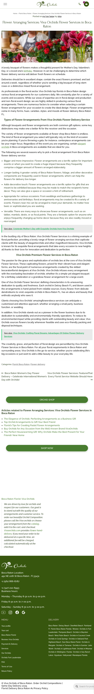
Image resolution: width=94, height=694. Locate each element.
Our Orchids (6, 653)
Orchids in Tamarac (64, 645)
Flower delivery (37, 364)
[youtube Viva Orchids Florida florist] (4, 612)
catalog (35, 524)
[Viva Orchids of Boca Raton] (47, 4)
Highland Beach (54, 642)
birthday (28, 71)
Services (4, 648)
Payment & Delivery (9, 644)
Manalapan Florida (79, 655)
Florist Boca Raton (25, 13)
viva (59, 16)
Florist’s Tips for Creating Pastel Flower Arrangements (32, 425)
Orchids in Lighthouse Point (65, 649)
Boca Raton (53, 626)
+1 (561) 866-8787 (10, 581)
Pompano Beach (65, 632)
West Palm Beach (61, 635)
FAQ (3, 662)
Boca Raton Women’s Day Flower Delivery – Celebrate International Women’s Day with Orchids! (24, 376)
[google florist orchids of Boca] (25, 612)
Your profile (6, 626)
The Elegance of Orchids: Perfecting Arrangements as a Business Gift (40, 418)
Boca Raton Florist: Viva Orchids (18, 499)
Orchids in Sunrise (80, 645)
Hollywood (67, 655)
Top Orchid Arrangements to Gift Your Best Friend (29, 422)
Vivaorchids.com (12, 530)
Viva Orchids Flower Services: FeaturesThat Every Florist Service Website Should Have (70, 375)
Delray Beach (64, 626)
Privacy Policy (41, 688)
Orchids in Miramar (84, 649)
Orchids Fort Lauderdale (11, 658)
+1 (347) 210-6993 (10, 588)
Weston (75, 629)
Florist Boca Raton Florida (61, 629)
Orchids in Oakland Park (78, 639)
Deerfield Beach (76, 626)
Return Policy (6, 671)
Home (15, 13)
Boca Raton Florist (8, 635)
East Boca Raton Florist (71, 642)
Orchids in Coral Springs (58, 639)
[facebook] (18, 612)
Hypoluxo (58, 655)
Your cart (5, 630)
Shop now (47, 448)
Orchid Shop (47, 399)
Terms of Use (6, 667)
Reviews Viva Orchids (10, 639)
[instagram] (11, 612)
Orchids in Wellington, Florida (60, 652)
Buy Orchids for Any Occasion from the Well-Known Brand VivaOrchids (41, 428)
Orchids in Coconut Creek (80, 635)
